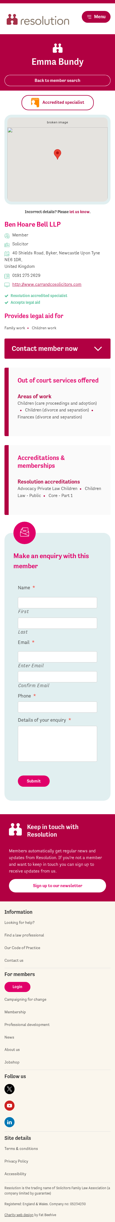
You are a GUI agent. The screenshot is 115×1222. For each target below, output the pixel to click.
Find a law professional (24, 935)
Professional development (27, 1024)
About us (12, 1049)
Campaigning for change (25, 999)
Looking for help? (19, 922)
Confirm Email (33, 685)
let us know (80, 212)
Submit (34, 781)
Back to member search (57, 80)
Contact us (13, 960)
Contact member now (45, 348)
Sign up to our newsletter (57, 885)
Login (17, 986)
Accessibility (15, 1174)
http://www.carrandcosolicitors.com (47, 284)
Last (23, 632)
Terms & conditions (21, 1148)
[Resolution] (37, 21)
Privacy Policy (16, 1161)
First (23, 611)
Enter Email (31, 665)
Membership (15, 1012)
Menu (100, 16)
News (9, 1037)
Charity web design (18, 1215)
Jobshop (12, 1062)
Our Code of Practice (22, 947)
